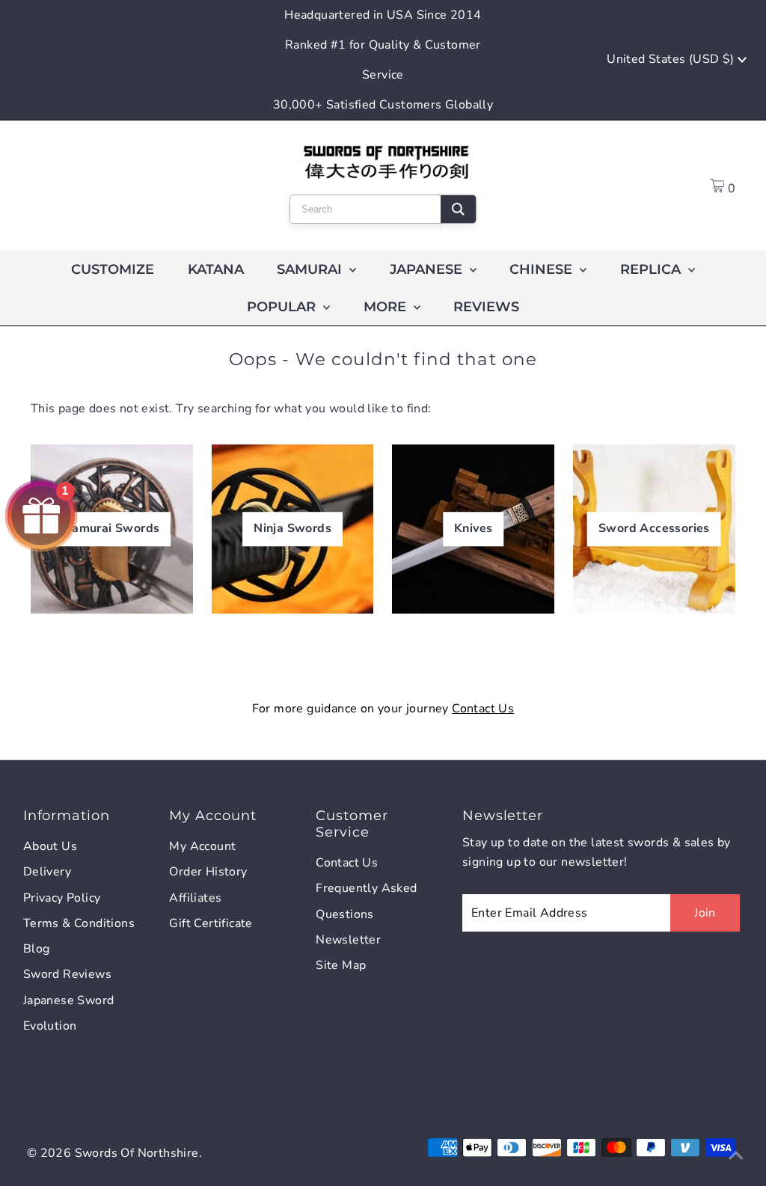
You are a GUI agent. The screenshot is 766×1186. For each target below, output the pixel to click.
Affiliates (195, 898)
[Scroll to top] (736, 1156)
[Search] (458, 209)
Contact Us (483, 708)
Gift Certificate (210, 923)
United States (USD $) (672, 59)
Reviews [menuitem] (486, 307)
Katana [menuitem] (216, 269)
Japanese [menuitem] (428, 269)
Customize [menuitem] (112, 269)
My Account (202, 846)
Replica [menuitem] (652, 269)
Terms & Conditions (79, 923)
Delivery (47, 871)
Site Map (341, 965)
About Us (50, 846)
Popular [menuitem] (283, 307)
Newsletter (348, 940)
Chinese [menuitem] (542, 269)
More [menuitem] (387, 307)
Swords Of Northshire (137, 1153)
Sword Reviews (67, 974)
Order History (208, 871)
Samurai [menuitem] (311, 269)
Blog (36, 949)
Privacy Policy (62, 898)
